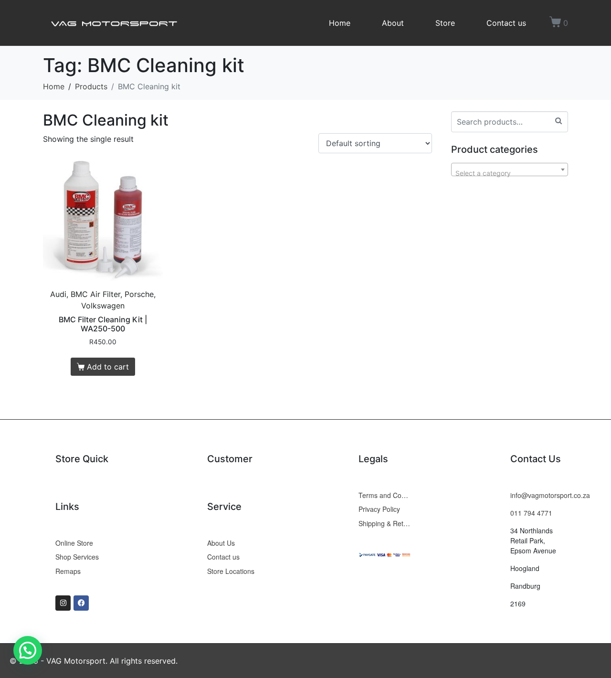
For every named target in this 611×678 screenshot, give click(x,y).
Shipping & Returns (385, 523)
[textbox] (510, 173)
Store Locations (230, 571)
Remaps (68, 571)
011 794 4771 (531, 513)
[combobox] (509, 169)
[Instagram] (63, 603)
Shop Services (77, 556)
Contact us (506, 23)
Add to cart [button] (108, 366)
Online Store (74, 543)
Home (339, 23)
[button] (27, 650)
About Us (221, 543)
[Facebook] (81, 603)
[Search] (558, 120)
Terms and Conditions (385, 495)
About (393, 23)
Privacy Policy (379, 509)
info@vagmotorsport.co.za (550, 495)
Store (445, 23)
